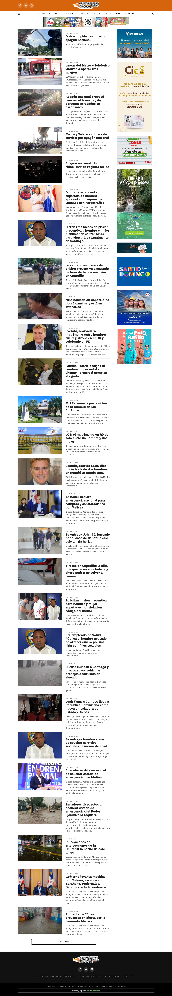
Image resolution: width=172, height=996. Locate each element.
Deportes (129, 14)
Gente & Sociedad (112, 14)
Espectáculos (70, 14)
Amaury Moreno (93, 990)
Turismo (84, 14)
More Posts (64, 942)
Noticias (42, 14)
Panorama (54, 14)
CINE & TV (96, 14)
